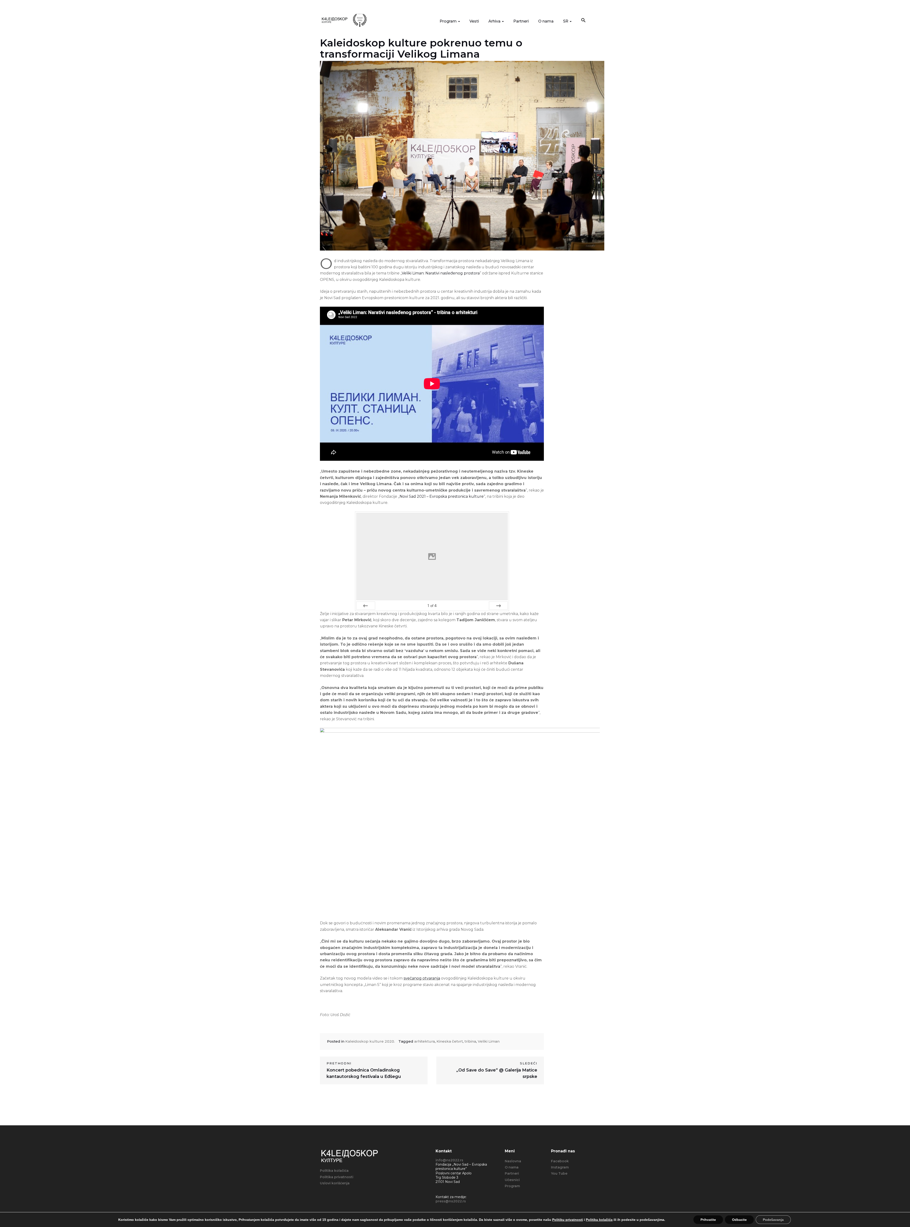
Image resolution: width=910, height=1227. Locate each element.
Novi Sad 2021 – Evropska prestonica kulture (442, 496)
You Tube (559, 1173)
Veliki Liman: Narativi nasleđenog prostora (441, 273)
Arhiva (494, 21)
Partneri (521, 21)
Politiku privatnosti (567, 1220)
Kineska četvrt (450, 1041)
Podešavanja (773, 1220)
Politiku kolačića (599, 1220)
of (432, 605)
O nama (546, 21)
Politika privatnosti (336, 1177)
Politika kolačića (334, 1170)
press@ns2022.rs (451, 1201)
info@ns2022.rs (449, 1160)
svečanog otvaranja (422, 978)
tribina (470, 1041)
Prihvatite (708, 1220)
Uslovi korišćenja (335, 1183)
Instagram (560, 1167)
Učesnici (512, 1180)
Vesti (474, 21)
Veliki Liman (489, 1041)
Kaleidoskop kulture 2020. (370, 1041)
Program (449, 21)
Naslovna (513, 1161)
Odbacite (739, 1220)
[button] (583, 20)
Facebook (560, 1161)
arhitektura (424, 1041)
